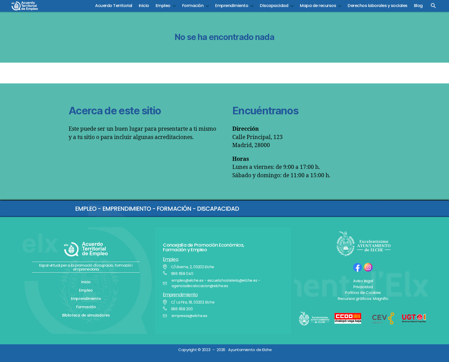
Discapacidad (274, 5)
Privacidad (363, 286)
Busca (433, 5)
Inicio (144, 5)
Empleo (163, 5)
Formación (193, 5)
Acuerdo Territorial (113, 5)
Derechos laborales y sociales (377, 5)
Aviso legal (363, 281)
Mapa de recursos (318, 5)
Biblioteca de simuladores (86, 315)
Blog (418, 5)
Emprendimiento (231, 5)
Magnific (380, 298)
